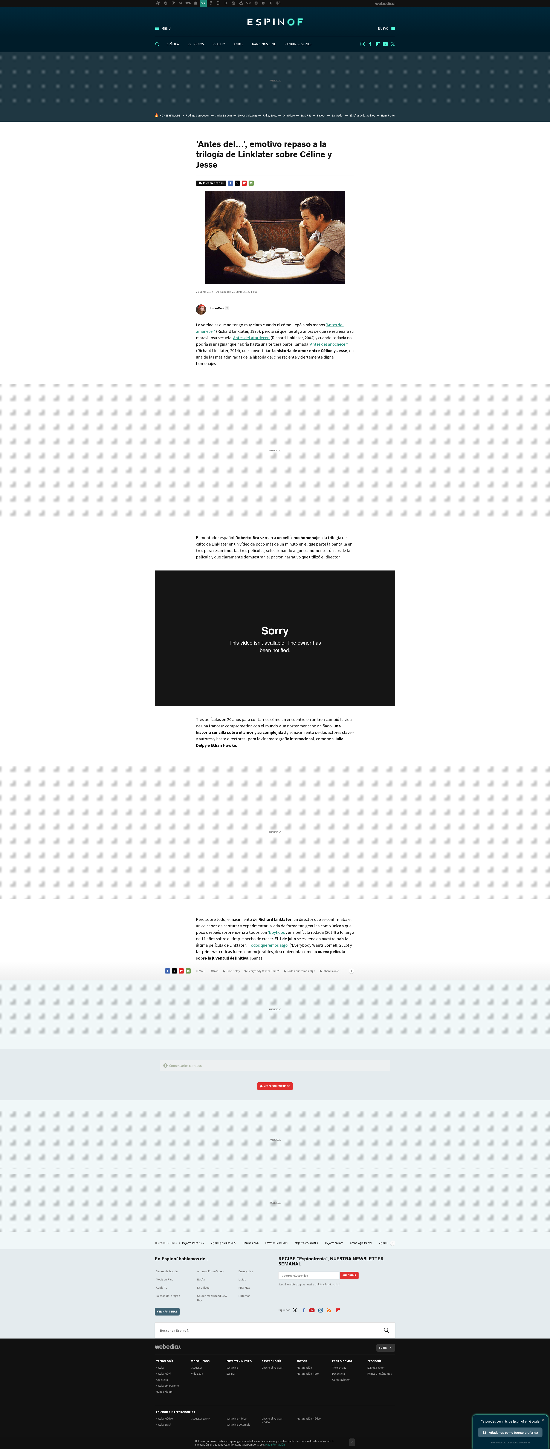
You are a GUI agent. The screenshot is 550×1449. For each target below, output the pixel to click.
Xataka (160, 1367)
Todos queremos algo (301, 971)
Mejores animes (334, 1243)
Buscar (386, 1330)
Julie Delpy (233, 971)
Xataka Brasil (163, 1424)
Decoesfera (338, 1373)
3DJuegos (196, 1367)
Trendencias (339, 1367)
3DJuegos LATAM (200, 1418)
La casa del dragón (168, 1296)
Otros (214, 971)
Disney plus (245, 1271)
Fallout (321, 115)
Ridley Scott (270, 115)
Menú (166, 28)
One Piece (289, 115)
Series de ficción (167, 1271)
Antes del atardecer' (251, 337)
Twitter (392, 44)
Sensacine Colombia (238, 1424)
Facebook (370, 44)
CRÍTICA (173, 44)
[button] (218, 308)
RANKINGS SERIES (298, 44)
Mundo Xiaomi (164, 1392)
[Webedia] (168, 1346)
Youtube (385, 44)
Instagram (362, 44)
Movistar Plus (164, 1279)
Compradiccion (341, 1380)
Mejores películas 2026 (224, 1243)
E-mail (251, 183)
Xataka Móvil (163, 1373)
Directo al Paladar (272, 1367)
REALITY (218, 44)
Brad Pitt (306, 115)
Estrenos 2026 (251, 1243)
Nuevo (383, 28)
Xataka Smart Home (167, 1386)
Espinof (275, 22)
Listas (242, 1279)
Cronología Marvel (361, 1243)
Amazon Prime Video (210, 1271)
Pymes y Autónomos (379, 1373)
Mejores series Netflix (307, 1243)
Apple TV (161, 1288)
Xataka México (164, 1418)
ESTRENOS (196, 44)
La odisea (203, 1288)
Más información (275, 1444)
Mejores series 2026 (193, 1243)
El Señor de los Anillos (362, 115)
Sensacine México (236, 1418)
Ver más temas (167, 1311)
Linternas (244, 1296)
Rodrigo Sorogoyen (197, 115)
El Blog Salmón (376, 1367)
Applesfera (162, 1380)
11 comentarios (213, 183)
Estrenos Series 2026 (277, 1243)
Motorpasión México (309, 1418)
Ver (277, 1086)
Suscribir (349, 1275)
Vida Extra (197, 1373)
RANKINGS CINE (264, 44)
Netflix (201, 1279)
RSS (329, 1309)
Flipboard (377, 44)
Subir (383, 1347)
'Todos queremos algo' (268, 945)
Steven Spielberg (247, 115)
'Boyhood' (277, 932)
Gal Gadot (337, 115)
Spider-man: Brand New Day (212, 1298)
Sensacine (232, 1367)
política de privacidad (327, 1284)
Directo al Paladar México (272, 1420)
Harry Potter (388, 115)
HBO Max (244, 1288)
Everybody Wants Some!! (264, 971)
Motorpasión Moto (308, 1373)
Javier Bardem (223, 115)
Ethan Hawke (331, 971)
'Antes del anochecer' (328, 344)
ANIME (238, 44)
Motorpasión (304, 1367)
